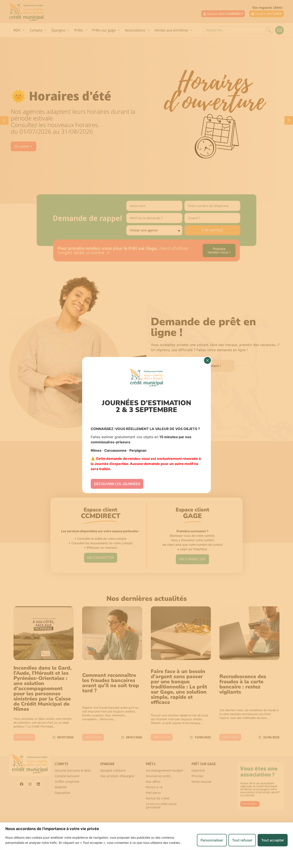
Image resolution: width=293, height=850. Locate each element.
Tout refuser (242, 840)
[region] (146, 836)
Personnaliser (212, 840)
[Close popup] (207, 360)
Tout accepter (272, 840)
